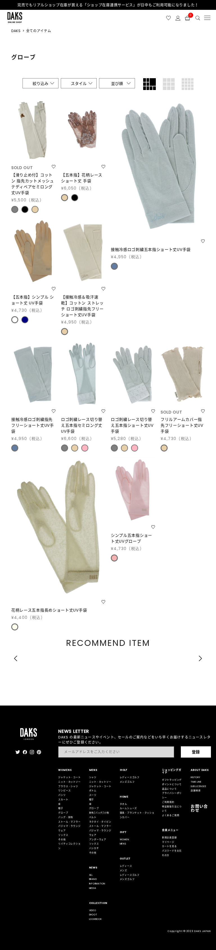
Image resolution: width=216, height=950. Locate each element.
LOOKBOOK (95, 919)
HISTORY (196, 777)
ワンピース (64, 790)
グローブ (63, 812)
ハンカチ (94, 848)
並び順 (117, 83)
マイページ (168, 842)
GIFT (123, 832)
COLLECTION (98, 903)
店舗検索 (196, 790)
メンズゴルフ (127, 781)
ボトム (92, 790)
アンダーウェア (98, 839)
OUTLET (125, 858)
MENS (93, 770)
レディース (126, 866)
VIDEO (92, 910)
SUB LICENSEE (198, 786)
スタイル (79, 83)
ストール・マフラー (69, 821)
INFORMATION (97, 883)
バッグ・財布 (65, 817)
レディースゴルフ (130, 777)
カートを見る (169, 846)
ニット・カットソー (69, 781)
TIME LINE (196, 781)
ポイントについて (172, 784)
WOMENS (64, 770)
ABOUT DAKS (200, 770)
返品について (169, 788)
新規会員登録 (169, 837)
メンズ (123, 870)
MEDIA (92, 888)
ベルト (92, 817)
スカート (63, 799)
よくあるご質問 (170, 815)
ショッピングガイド (171, 771)
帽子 (60, 808)
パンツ (62, 795)
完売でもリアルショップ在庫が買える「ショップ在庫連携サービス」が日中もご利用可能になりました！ (108, 5)
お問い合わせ (199, 808)
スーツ (92, 795)
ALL (91, 875)
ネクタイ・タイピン (100, 821)
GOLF (124, 770)
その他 (62, 839)
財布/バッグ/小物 (99, 812)
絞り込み (40, 83)
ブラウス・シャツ (68, 786)
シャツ (92, 777)
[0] (187, 18)
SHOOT (93, 914)
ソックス (63, 835)
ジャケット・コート (69, 777)
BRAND (93, 879)
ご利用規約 (168, 802)
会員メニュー (170, 830)
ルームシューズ (128, 808)
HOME (124, 796)
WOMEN (124, 839)
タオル (123, 804)
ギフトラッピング (172, 779)
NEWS (93, 867)
